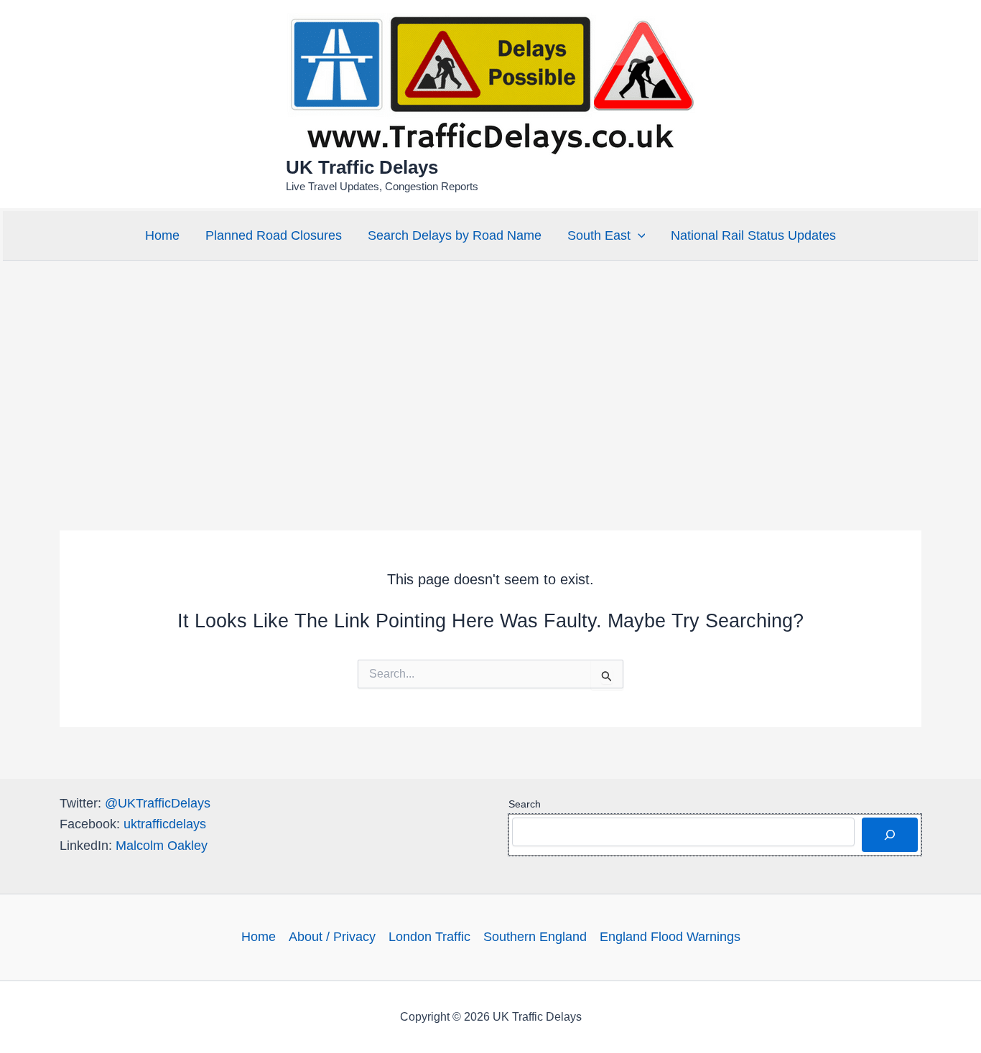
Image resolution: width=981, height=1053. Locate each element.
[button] (638, 235)
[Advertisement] (490, 371)
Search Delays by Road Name (454, 235)
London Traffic (429, 937)
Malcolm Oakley (162, 845)
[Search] (890, 835)
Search (524, 804)
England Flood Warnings (670, 937)
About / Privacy (332, 937)
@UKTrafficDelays (157, 803)
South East (599, 235)
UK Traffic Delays (362, 167)
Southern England (535, 937)
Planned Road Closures (273, 235)
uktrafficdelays (165, 824)
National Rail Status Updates (753, 235)
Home (162, 235)
